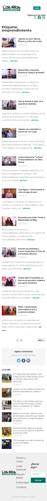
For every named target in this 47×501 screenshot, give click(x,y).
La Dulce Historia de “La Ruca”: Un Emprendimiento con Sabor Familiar (30, 159)
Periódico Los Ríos (27, 497)
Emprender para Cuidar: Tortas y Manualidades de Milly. (31, 218)
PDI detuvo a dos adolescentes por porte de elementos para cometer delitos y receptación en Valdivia (28, 403)
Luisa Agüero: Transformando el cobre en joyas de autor (31, 190)
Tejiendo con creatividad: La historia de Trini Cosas (29, 130)
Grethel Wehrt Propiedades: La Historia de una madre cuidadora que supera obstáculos (31, 280)
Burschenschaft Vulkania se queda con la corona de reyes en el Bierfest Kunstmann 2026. (28, 430)
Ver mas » (14, 61)
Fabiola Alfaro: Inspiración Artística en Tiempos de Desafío (31, 71)
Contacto (21, 487)
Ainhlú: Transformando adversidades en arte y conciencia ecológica (27, 309)
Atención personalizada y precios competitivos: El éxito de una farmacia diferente (31, 251)
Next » (41, 340)
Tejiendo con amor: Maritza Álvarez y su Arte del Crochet (30, 40)
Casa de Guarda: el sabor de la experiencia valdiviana (30, 102)
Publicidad (22, 482)
